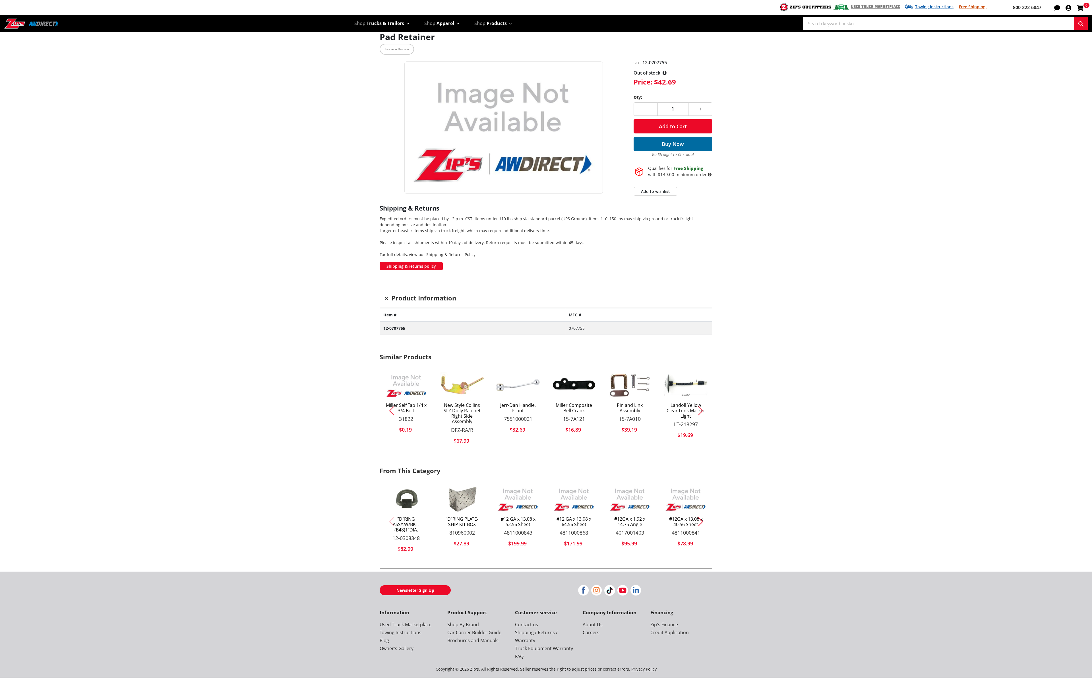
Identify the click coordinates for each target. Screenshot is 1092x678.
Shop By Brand (463, 624)
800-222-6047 (1027, 7)
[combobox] (938, 23)
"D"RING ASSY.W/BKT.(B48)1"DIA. (406, 524)
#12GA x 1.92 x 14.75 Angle (629, 521)
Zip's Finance (664, 624)
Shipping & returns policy (411, 266)
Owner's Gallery (396, 648)
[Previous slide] (389, 411)
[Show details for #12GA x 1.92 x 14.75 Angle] (630, 499)
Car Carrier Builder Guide (474, 632)
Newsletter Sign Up (415, 590)
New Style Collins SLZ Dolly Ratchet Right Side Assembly (462, 413)
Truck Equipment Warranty (544, 648)
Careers (591, 632)
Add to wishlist (655, 191)
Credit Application (669, 632)
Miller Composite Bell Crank (574, 408)
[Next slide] (703, 411)
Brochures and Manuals (473, 640)
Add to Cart (673, 126)
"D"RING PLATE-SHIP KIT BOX (462, 521)
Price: (643, 81)
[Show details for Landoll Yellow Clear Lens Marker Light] (686, 385)
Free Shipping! (972, 6)
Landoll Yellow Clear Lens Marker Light (686, 411)
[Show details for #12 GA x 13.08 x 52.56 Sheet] (518, 499)
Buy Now (673, 144)
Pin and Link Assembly (630, 408)
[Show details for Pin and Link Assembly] (630, 385)
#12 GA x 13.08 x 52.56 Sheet (518, 521)
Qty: (638, 97)
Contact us (526, 624)
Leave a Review (397, 49)
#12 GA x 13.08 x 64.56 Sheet (574, 521)
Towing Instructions (934, 6)
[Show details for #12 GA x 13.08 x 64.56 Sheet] (574, 499)
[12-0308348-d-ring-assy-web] (406, 499)
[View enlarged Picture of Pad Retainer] (504, 128)
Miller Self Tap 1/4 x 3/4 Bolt (406, 408)
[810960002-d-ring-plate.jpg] (462, 499)
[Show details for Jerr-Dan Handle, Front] (518, 385)
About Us (593, 624)
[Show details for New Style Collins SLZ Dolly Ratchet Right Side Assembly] (462, 385)
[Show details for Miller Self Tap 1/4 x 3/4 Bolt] (406, 385)
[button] (1068, 7)
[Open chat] (1057, 7)
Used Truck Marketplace (875, 7)
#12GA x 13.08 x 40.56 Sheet (686, 521)
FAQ (519, 656)
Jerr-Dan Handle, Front (518, 408)
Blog (384, 640)
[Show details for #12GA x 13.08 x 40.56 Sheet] (686, 499)
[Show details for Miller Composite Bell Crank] (574, 385)
